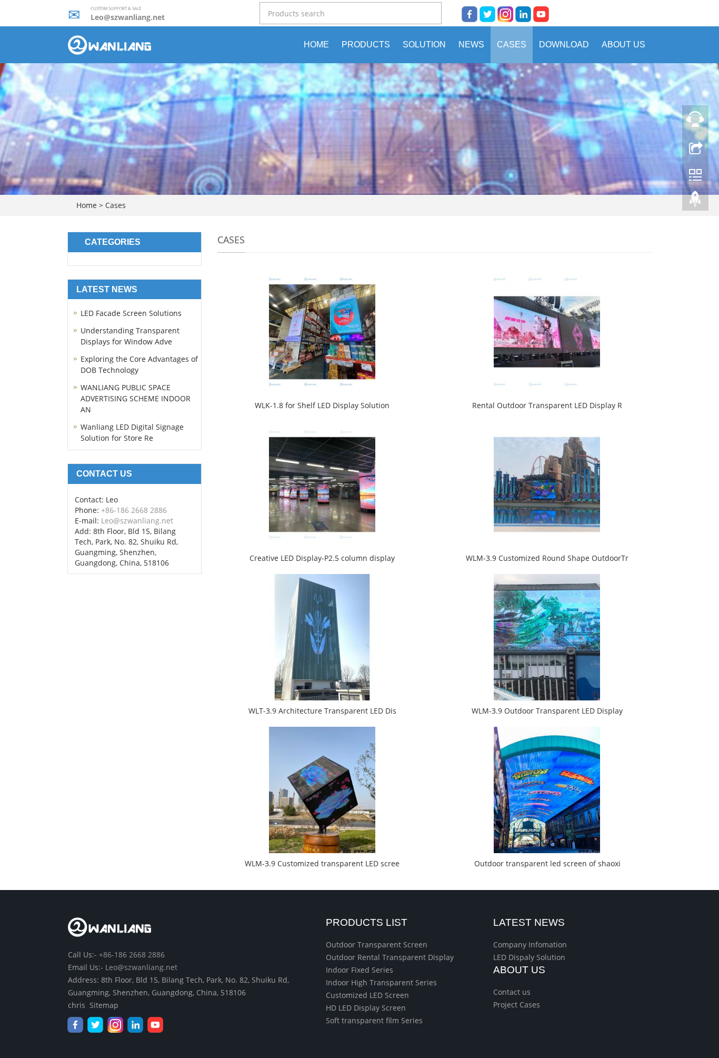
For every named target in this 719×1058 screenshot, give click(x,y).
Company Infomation (530, 945)
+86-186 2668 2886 (134, 510)
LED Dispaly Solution (529, 957)
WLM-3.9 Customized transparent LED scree (322, 863)
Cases (511, 44)
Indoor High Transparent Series (381, 982)
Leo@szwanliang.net (128, 17)
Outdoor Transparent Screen (376, 945)
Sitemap (103, 1005)
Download (564, 44)
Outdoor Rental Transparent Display (390, 957)
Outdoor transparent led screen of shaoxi (547, 863)
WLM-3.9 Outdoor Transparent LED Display (547, 711)
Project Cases (516, 1005)
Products (366, 44)
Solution (424, 44)
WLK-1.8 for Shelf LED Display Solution (322, 405)
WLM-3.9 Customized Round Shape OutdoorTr (547, 558)
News (471, 44)
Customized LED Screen (367, 995)
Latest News (529, 922)
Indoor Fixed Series (359, 970)
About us (623, 44)
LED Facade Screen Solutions (131, 313)
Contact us (512, 992)
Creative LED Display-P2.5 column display (322, 558)
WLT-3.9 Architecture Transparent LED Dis (322, 711)
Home (316, 44)
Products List (366, 922)
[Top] (695, 202)
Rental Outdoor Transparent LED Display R (547, 405)
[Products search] (434, 14)
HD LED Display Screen (366, 1008)
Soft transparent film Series (374, 1020)
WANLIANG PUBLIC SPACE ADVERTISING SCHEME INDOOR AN (136, 398)
